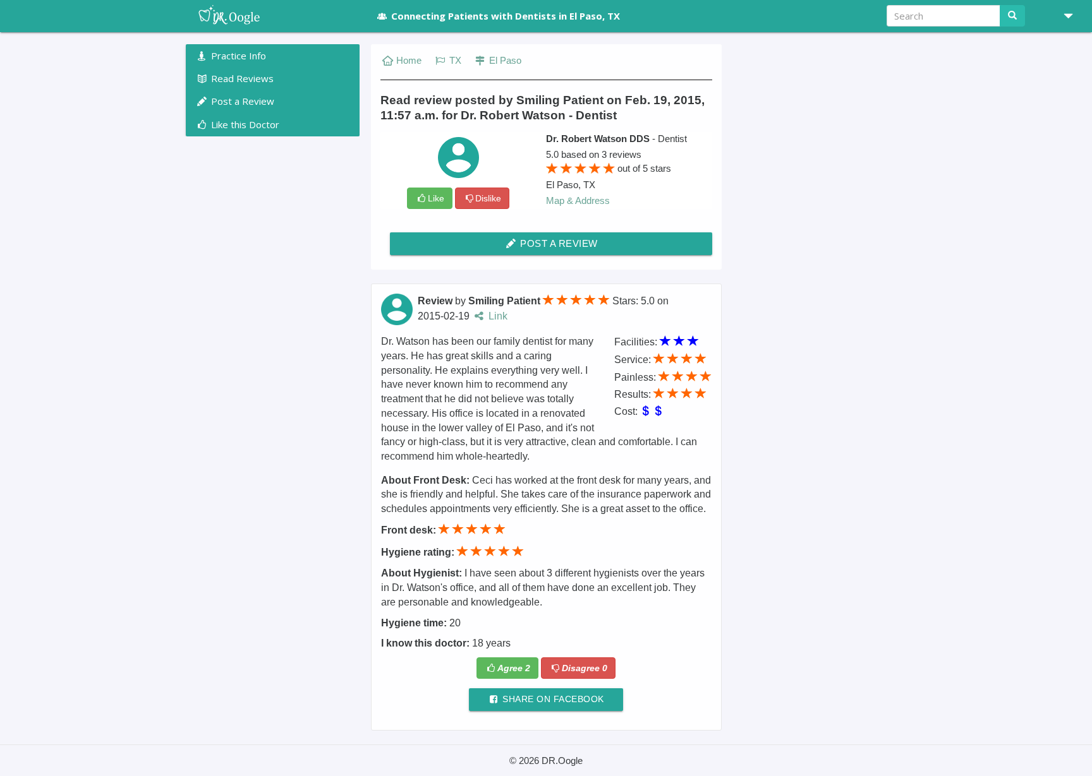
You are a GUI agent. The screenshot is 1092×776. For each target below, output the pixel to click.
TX (454, 60)
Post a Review (558, 243)
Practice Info (237, 55)
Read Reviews (241, 78)
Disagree (584, 668)
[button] (1063, 16)
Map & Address (578, 200)
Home (409, 60)
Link (496, 316)
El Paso (504, 60)
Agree (513, 668)
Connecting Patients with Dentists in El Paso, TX (505, 15)
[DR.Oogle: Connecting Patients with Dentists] (273, 16)
